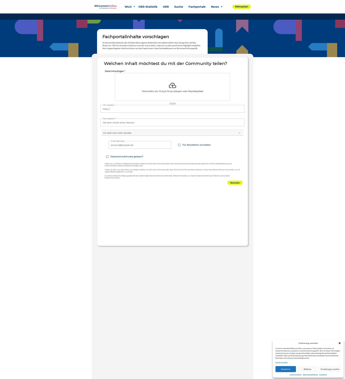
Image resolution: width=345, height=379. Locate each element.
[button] (339, 343)
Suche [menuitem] (178, 6)
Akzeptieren (286, 369)
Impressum (323, 374)
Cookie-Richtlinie (295, 374)
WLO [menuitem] (128, 6)
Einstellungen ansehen (330, 369)
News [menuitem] (215, 6)
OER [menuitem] (166, 6)
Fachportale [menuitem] (197, 6)
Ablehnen (307, 369)
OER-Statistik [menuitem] (147, 6)
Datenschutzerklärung (310, 374)
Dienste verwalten (281, 362)
